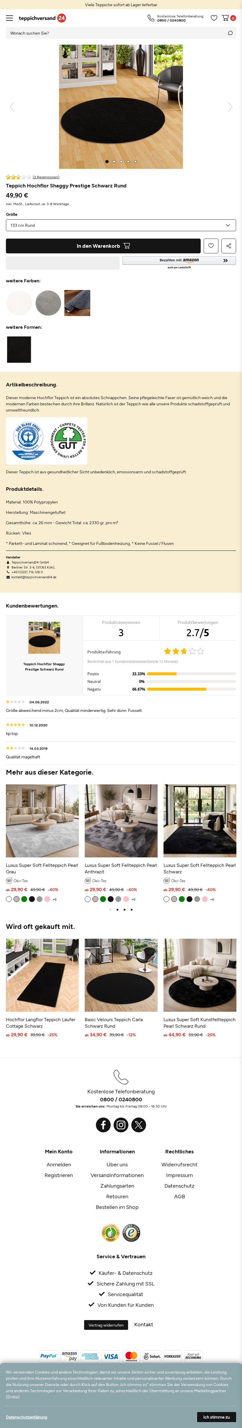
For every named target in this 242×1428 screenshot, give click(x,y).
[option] (121, 4)
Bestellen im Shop (117, 1207)
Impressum (179, 1175)
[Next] (230, 106)
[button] (179, 263)
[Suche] (230, 33)
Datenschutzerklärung (26, 1416)
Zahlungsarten (117, 1185)
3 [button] (124, 910)
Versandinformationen (117, 1175)
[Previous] (11, 106)
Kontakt (143, 1324)
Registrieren (59, 1175)
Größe (11, 214)
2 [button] (117, 910)
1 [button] (110, 910)
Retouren (117, 1196)
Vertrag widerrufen (106, 1324)
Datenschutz (179, 1185)
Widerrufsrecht (179, 1164)
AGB (179, 1196)
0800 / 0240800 (121, 1099)
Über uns (117, 1164)
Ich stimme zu (216, 1416)
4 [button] (132, 910)
